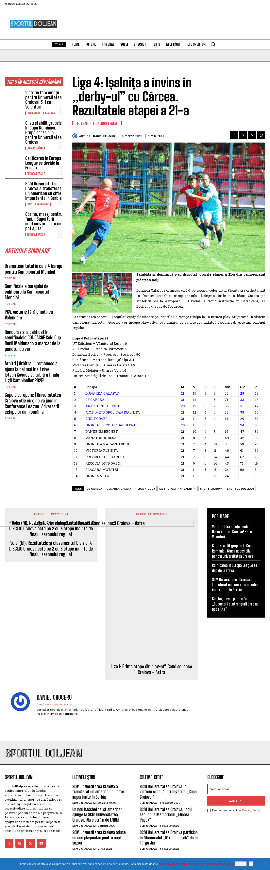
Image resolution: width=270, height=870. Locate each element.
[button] (213, 44)
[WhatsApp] (261, 135)
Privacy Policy (251, 810)
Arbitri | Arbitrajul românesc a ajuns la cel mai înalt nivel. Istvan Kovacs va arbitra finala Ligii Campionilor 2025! (32, 372)
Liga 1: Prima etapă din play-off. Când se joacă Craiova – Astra (151, 669)
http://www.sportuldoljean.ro (54, 704)
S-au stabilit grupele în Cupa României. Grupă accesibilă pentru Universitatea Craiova (43, 132)
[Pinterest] (252, 135)
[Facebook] (234, 135)
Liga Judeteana (105, 123)
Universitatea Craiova (41, 113)
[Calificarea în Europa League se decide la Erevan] (13, 164)
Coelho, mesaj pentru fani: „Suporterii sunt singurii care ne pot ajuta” (43, 221)
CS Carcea (94, 488)
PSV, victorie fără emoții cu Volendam (29, 314)
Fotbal (10, 278)
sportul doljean (240, 488)
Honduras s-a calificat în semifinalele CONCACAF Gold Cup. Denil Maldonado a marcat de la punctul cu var (33, 340)
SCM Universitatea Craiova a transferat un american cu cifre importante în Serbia (43, 191)
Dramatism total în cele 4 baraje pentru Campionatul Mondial (33, 269)
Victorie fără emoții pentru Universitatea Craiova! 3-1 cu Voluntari (43, 100)
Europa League (36, 173)
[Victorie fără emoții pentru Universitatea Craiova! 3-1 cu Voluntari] (13, 98)
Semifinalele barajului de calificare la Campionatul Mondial (27, 291)
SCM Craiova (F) (150, 802)
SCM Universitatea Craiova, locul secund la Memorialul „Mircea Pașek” (166, 815)
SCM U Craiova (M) (38, 204)
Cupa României (36, 148)
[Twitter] (243, 135)
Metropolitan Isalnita (177, 488)
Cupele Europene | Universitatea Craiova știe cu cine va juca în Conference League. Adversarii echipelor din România (33, 403)
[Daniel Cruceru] (75, 135)
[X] (265, 864)
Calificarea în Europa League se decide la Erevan (43, 163)
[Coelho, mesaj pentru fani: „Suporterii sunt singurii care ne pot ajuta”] (13, 220)
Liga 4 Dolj (146, 488)
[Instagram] (19, 843)
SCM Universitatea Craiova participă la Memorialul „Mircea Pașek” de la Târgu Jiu (169, 837)
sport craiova (211, 488)
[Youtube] (41, 843)
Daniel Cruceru (104, 136)
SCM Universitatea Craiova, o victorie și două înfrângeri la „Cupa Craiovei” (168, 792)
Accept (240, 863)
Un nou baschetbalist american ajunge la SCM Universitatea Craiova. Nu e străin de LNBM (97, 815)
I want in (234, 800)
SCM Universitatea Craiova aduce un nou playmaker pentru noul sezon (99, 837)
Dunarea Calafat (120, 488)
